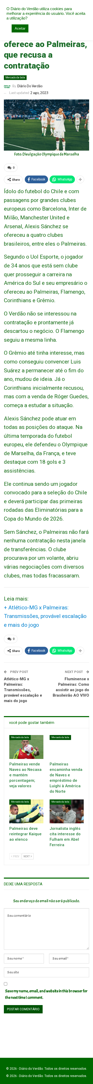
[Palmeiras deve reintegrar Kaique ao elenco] (26, 811)
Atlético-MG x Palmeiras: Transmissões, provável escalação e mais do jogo (23, 690)
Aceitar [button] (20, 28)
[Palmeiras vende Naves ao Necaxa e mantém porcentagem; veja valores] (26, 747)
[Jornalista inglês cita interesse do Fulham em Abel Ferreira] (67, 811)
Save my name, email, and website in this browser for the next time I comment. (46, 994)
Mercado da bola (15, 77)
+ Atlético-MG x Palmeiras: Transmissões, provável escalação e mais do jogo (45, 616)
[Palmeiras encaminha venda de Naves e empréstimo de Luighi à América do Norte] (67, 747)
